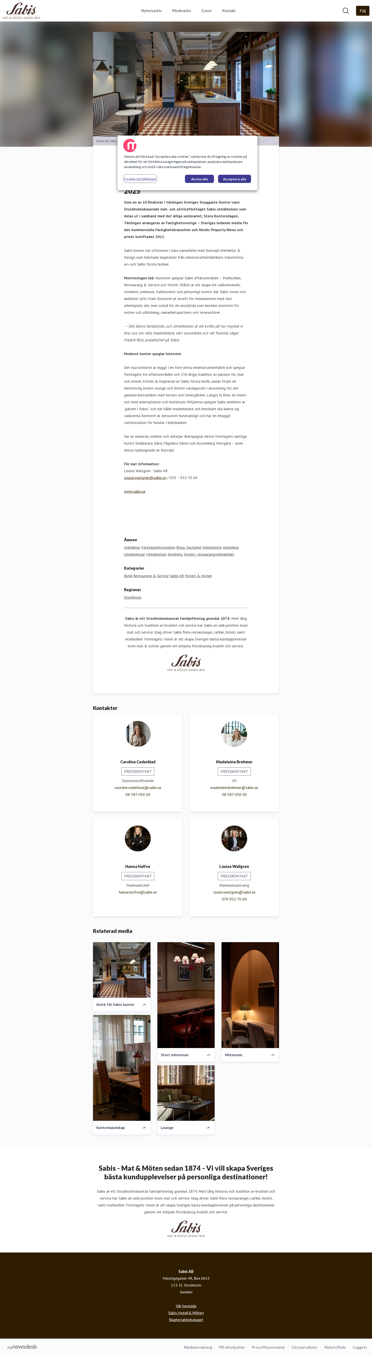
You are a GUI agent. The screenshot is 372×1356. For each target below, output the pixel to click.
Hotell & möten (198, 575)
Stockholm (132, 597)
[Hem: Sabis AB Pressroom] (21, 11)
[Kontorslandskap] (121, 1068)
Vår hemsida (186, 1305)
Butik (128, 575)
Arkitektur (132, 547)
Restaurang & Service (151, 575)
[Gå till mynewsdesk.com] (22, 1347)
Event (207, 10)
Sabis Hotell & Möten (186, 1312)
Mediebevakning (198, 1347)
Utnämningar (134, 554)
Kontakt (229, 10)
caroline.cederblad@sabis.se (137, 787)
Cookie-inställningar (140, 179)
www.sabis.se (134, 491)
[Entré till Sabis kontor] (121, 970)
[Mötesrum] (250, 995)
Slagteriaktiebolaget (186, 1319)
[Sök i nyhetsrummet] (345, 10)
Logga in (360, 1347)
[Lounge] (186, 1093)
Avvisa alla (199, 179)
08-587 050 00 (138, 794)
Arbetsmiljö (212, 547)
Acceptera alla (234, 179)
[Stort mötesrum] (186, 995)
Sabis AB (177, 575)
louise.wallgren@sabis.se (145, 477)
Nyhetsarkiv (151, 10)
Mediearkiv (181, 10)
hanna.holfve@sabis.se (138, 892)
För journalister (305, 1347)
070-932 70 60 (234, 899)
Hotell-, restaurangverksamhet (209, 554)
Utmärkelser (156, 554)
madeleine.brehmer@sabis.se (234, 787)
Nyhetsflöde (335, 1347)
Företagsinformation (158, 547)
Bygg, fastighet (189, 547)
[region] (187, 163)
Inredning (175, 554)
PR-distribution (232, 1347)
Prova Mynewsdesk (268, 1347)
